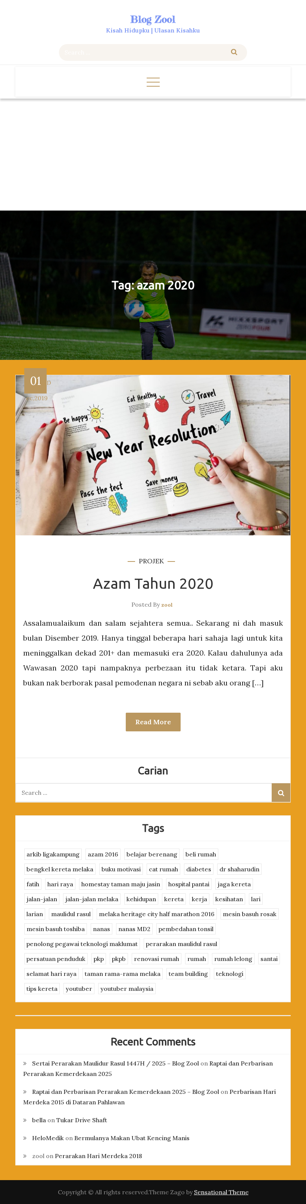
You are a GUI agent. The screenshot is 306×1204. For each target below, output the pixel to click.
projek (151, 561)
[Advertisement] (153, 154)
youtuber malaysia (126, 988)
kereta (174, 899)
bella (39, 1120)
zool (167, 604)
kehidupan (141, 899)
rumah (196, 958)
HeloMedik (48, 1138)
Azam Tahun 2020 (153, 583)
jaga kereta (234, 884)
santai (269, 958)
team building (188, 973)
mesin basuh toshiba (55, 929)
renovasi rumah (156, 958)
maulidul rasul (71, 914)
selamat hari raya (51, 973)
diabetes (198, 869)
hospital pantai (188, 884)
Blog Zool (153, 19)
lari (255, 899)
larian (34, 914)
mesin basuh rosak (250, 914)
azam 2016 (103, 854)
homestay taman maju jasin (120, 884)
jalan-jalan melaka (91, 899)
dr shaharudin (239, 869)
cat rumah (163, 869)
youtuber (79, 988)
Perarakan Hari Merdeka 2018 (98, 1156)
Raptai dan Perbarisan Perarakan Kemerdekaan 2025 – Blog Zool (125, 1091)
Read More (153, 722)
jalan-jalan (41, 899)
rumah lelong (233, 958)
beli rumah (200, 854)
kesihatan (229, 899)
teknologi (229, 973)
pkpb (119, 958)
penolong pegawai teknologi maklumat (82, 944)
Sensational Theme (221, 1192)
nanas (101, 929)
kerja (199, 899)
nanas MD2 (134, 929)
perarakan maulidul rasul (181, 944)
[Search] (234, 52)
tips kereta (41, 988)
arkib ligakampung (52, 854)
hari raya (60, 884)
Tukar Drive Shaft (81, 1120)
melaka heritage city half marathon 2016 (157, 914)
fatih (32, 884)
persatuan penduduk (55, 958)
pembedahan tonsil (186, 929)
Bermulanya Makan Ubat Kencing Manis (132, 1138)
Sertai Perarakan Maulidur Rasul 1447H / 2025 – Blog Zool (115, 1063)
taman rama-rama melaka (122, 973)
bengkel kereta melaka (59, 869)
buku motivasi (121, 869)
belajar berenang (152, 854)
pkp (99, 958)
